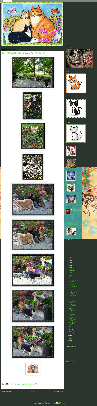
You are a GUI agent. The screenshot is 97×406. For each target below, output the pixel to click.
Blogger (62, 403)
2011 (69, 338)
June (70, 278)
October (70, 272)
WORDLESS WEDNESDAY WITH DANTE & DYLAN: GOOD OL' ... (73, 319)
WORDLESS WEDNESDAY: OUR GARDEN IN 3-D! (73, 309)
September (71, 273)
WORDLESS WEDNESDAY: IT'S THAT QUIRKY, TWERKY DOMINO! (73, 285)
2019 (69, 259)
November (71, 270)
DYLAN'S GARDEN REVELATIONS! (72, 313)
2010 (69, 340)
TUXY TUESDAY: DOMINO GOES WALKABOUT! (72, 288)
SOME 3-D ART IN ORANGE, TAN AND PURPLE (73, 292)
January (70, 333)
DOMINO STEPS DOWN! (72, 315)
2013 (69, 335)
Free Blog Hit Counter (69, 362)
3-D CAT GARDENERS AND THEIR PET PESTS (73, 305)
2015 (69, 265)
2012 (69, 336)
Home (33, 391)
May (70, 326)
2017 (69, 262)
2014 (69, 267)
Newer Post (7, 391)
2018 (69, 260)
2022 (69, 257)
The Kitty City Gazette (70, 352)
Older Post (58, 391)
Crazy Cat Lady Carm (70, 356)
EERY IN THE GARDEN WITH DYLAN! (73, 281)
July (70, 277)
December (71, 268)
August (70, 275)
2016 (69, 264)
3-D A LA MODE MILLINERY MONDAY (72, 323)
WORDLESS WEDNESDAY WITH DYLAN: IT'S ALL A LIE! (73, 299)
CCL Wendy (74, 209)
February (71, 331)
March (70, 329)
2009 (69, 341)
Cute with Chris (69, 350)
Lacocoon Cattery (69, 349)
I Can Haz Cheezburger (70, 354)
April (70, 328)
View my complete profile (71, 224)
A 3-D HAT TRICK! (72, 295)
